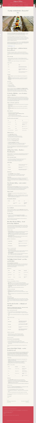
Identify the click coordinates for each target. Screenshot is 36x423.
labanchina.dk (11, 112)
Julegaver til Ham (18, 1)
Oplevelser (26, 4)
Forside (9, 4)
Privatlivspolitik (21, 420)
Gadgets (21, 4)
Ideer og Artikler (15, 4)
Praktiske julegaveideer (12, 5)
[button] (0, 35)
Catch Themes (27, 420)
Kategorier (26, 5)
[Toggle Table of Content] (13, 45)
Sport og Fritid (20, 5)
